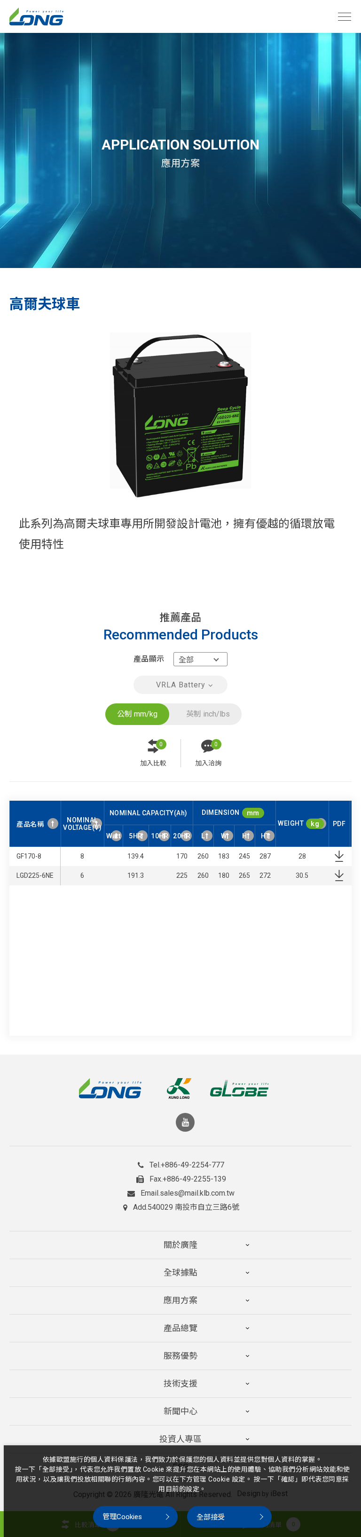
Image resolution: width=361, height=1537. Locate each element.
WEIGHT (298, 824)
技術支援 (180, 1383)
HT (265, 836)
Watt (113, 836)
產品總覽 (180, 1328)
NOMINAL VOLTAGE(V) (82, 823)
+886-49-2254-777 (192, 1165)
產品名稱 (30, 824)
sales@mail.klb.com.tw (197, 1193)
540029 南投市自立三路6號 (193, 1207)
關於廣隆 (180, 1245)
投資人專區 (180, 1439)
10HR (159, 836)
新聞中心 (180, 1411)
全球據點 (180, 1272)
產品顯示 (148, 658)
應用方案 (180, 1300)
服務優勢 (180, 1356)
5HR (135, 836)
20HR (181, 836)
